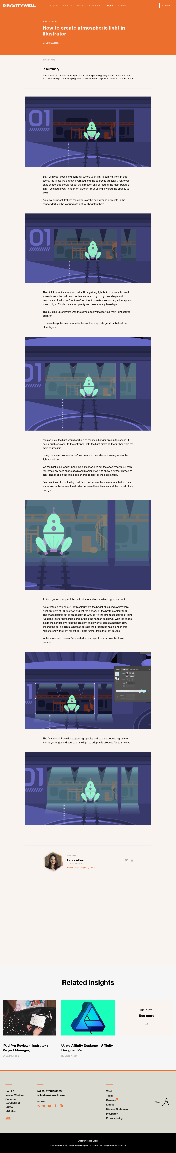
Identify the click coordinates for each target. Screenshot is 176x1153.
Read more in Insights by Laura (81, 867)
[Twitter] (126, 860)
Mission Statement (117, 1109)
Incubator (112, 1113)
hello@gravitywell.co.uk (51, 1095)
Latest (110, 1104)
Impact (80, 5)
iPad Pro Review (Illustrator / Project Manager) (25, 1047)
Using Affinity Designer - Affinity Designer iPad (87, 1047)
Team (109, 1095)
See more (146, 1013)
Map (8, 1117)
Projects (54, 5)
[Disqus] (88, 917)
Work (109, 1091)
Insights (109, 5)
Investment (95, 5)
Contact (166, 5)
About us (67, 5)
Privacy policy (114, 1118)
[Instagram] (132, 860)
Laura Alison (76, 860)
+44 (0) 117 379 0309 (49, 1091)
